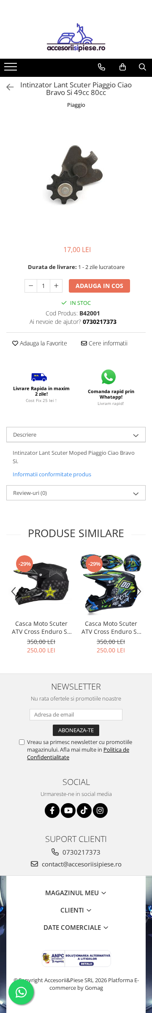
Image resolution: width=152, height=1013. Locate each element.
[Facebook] (52, 810)
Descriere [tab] (24, 434)
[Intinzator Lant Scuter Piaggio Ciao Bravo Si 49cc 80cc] (76, 177)
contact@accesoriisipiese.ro (81, 864)
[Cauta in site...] (142, 67)
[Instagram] (100, 810)
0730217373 (80, 852)
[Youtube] (68, 810)
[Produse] (11, 69)
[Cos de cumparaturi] (123, 67)
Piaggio (76, 105)
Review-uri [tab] (30, 493)
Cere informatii (107, 343)
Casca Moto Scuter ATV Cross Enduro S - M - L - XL (41, 627)
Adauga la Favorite (42, 343)
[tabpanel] (76, 177)
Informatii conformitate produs (52, 474)
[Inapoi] (6, 87)
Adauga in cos (99, 286)
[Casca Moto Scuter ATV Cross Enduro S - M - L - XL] (41, 584)
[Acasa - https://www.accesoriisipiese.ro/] (76, 37)
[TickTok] (84, 810)
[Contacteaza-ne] (101, 67)
